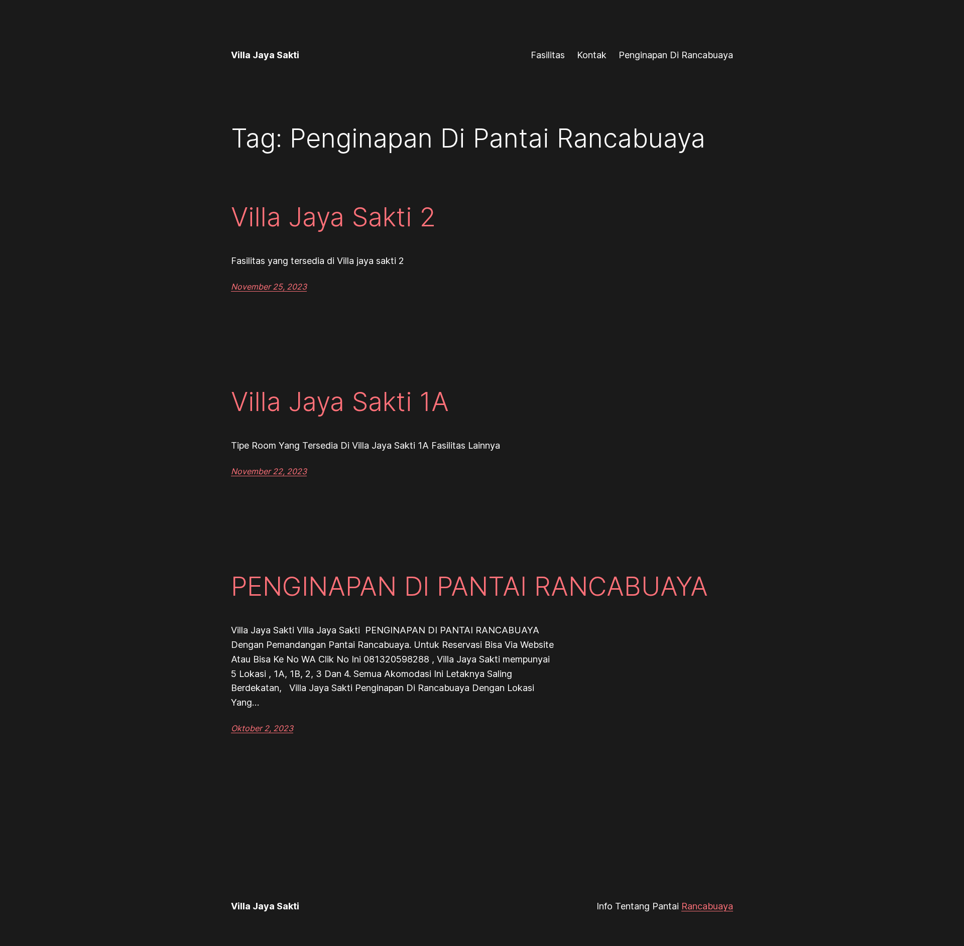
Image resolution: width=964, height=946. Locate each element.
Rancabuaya (707, 906)
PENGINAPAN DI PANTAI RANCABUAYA (469, 587)
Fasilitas (548, 55)
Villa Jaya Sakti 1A (340, 402)
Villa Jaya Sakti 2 (333, 217)
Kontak (592, 55)
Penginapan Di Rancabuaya (676, 55)
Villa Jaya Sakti (265, 55)
